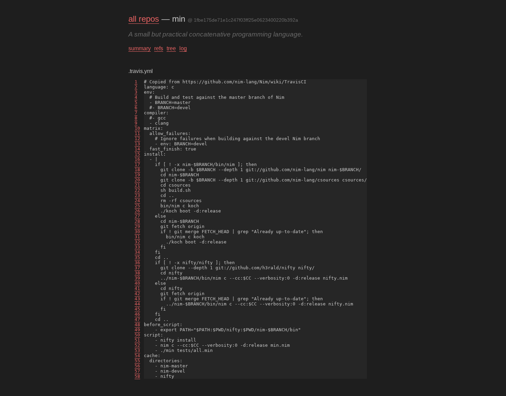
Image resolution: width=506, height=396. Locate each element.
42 (137, 293)
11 (137, 133)
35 (137, 257)
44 (137, 303)
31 (137, 236)
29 (137, 226)
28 (137, 221)
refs (158, 48)
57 (137, 371)
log (183, 48)
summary (139, 48)
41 (137, 288)
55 (137, 360)
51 (137, 340)
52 (137, 345)
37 (137, 267)
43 (137, 298)
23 (137, 195)
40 (137, 283)
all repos (143, 18)
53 (137, 350)
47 (137, 319)
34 (137, 252)
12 (137, 138)
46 (137, 314)
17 (137, 164)
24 (137, 200)
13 (137, 143)
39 (137, 278)
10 (137, 128)
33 (137, 247)
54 (137, 355)
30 (137, 231)
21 (137, 185)
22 (137, 190)
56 (137, 365)
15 (137, 154)
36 (137, 262)
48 (137, 324)
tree (171, 48)
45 (137, 309)
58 (137, 376)
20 (137, 180)
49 (137, 329)
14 (137, 149)
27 (137, 216)
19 (137, 174)
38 (137, 272)
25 (137, 205)
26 (137, 210)
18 (137, 169)
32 (137, 241)
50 (137, 334)
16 (137, 159)
